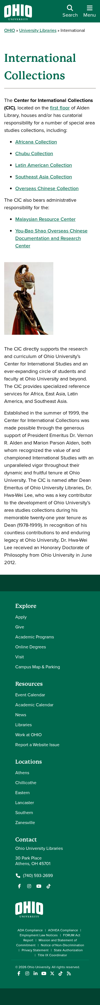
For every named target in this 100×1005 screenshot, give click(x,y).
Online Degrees (30, 647)
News (20, 715)
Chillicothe (25, 782)
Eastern (22, 792)
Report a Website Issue (37, 744)
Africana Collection (36, 141)
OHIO (9, 30)
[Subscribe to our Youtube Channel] (39, 886)
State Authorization (68, 950)
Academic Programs (34, 637)
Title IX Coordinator (52, 955)
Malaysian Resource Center (45, 219)
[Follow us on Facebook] (19, 886)
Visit (19, 657)
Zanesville (25, 822)
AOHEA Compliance (63, 930)
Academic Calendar (34, 705)
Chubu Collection (34, 153)
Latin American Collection (43, 165)
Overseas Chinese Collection (47, 188)
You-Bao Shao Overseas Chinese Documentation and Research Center (51, 238)
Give (19, 627)
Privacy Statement (35, 950)
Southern (24, 812)
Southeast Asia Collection (43, 176)
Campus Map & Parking (37, 667)
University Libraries (37, 30)
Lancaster (24, 802)
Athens (22, 772)
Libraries (23, 725)
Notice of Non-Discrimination (62, 945)
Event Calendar (30, 695)
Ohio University (38, 967)
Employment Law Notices (39, 935)
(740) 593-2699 (38, 875)
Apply (21, 617)
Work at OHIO (28, 735)
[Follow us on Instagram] (29, 886)
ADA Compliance (30, 930)
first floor (60, 107)
